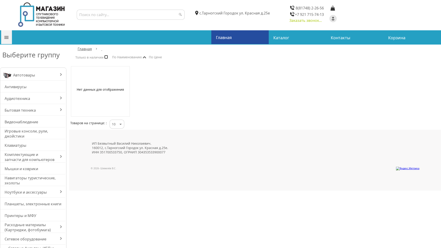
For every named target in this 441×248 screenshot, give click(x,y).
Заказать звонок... (305, 20)
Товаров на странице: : (88, 123)
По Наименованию (127, 58)
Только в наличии (90, 58)
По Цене (163, 57)
